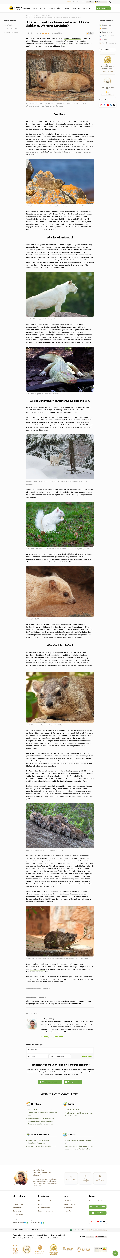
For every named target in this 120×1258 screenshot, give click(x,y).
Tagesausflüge (55, 8)
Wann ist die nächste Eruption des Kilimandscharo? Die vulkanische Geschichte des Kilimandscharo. (41, 1121)
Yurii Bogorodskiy (47, 1019)
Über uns (76, 8)
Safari (42, 8)
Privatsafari (67, 1211)
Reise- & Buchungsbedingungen (23, 1235)
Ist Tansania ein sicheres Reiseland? (42, 1146)
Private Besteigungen (45, 1211)
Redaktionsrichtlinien (72, 1004)
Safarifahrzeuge (69, 1204)
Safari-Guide (68, 1201)
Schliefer (65, 44)
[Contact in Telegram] (25, 1223)
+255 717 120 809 (35, 1222)
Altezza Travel (32, 15)
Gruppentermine (44, 1207)
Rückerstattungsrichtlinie (21, 1238)
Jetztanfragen (85, 1180)
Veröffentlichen (87, 1056)
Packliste (41, 1204)
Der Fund (9, 25)
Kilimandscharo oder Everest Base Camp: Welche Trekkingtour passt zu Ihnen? (42, 1112)
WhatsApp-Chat (71, 1180)
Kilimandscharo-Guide (46, 1201)
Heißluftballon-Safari (73, 1110)
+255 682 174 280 (18, 1222)
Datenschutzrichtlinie (58, 1235)
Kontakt (86, 8)
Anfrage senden (74, 1082)
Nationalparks (68, 1207)
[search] (110, 2)
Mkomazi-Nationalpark (72, 38)
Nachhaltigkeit (18, 1207)
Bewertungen (17, 1211)
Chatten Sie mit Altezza (51, 1082)
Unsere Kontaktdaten (96, 1201)
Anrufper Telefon (100, 1180)
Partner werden (18, 1214)
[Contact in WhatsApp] (27, 1223)
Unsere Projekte (18, 1204)
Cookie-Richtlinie (42, 1235)
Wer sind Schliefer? (12, 32)
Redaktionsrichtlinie (38, 1238)
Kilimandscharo (30, 8)
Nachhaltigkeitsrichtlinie (56, 1238)
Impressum (82, 1236)
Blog (67, 8)
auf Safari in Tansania (69, 964)
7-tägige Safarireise (37, 969)
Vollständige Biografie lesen (51, 1037)
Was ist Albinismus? (12, 29)
